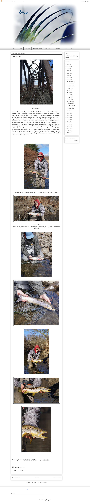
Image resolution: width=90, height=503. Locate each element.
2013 (68, 121)
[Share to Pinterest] (48, 460)
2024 (68, 68)
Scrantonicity (71, 103)
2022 (68, 73)
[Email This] (43, 460)
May (70, 94)
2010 (68, 128)
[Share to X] (46, 460)
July (70, 90)
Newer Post (16, 478)
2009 (68, 130)
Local (71, 48)
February (71, 101)
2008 (68, 132)
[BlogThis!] (44, 460)
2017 (68, 113)
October (71, 83)
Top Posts (27, 48)
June (70, 92)
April (70, 97)
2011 (68, 126)
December (71, 81)
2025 (68, 66)
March (70, 99)
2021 (68, 75)
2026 (68, 64)
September (71, 86)
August (70, 88)
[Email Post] (40, 460)
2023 (68, 70)
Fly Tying (57, 48)
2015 (68, 117)
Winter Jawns (71, 105)
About (20, 48)
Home (14, 48)
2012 (68, 124)
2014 (68, 119)
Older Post (57, 478)
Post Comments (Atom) (40, 482)
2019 (68, 79)
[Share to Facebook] (47, 460)
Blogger (48, 500)
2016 (68, 115)
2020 (68, 77)
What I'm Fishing (37, 48)
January (70, 108)
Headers (65, 48)
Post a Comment (18, 470)
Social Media (48, 48)
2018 (68, 111)
